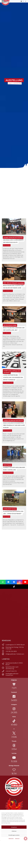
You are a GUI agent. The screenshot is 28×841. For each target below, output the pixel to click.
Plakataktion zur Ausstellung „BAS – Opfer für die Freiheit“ (13, 512)
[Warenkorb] (25, 1)
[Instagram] (19, 582)
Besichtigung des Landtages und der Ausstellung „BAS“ (14, 329)
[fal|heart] (14, 769)
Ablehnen (14, 831)
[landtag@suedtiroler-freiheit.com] (4, 674)
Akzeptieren (14, 827)
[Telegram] (8, 582)
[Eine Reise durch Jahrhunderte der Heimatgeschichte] (14, 226)
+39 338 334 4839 (11, 651)
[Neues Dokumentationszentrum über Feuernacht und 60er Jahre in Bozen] (14, 409)
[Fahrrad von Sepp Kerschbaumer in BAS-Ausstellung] (14, 454)
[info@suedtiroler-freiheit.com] (4, 654)
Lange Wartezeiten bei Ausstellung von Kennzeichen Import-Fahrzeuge (13, 377)
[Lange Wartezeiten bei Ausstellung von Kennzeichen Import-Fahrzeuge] (14, 360)
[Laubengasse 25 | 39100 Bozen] (4, 645)
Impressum (17, 838)
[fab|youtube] (14, 757)
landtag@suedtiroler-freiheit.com (12, 674)
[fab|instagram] (14, 708)
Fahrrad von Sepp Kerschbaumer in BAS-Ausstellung (14, 468)
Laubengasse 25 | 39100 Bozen (15, 645)
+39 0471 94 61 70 (11, 671)
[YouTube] (25, 582)
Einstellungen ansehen (14, 835)
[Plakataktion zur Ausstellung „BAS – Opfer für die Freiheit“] (14, 498)
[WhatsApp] (3, 582)
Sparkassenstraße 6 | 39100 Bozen (14, 664)
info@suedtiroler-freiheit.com (15, 654)
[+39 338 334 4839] (4, 651)
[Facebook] (14, 582)
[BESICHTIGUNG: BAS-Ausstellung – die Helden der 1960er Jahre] (14, 272)
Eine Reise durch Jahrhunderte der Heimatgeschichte (13, 241)
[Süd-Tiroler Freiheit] (14, 787)
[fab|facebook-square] (14, 696)
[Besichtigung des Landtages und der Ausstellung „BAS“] (14, 314)
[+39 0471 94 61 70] (4, 671)
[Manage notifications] (25, 838)
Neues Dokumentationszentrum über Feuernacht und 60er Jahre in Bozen (14, 425)
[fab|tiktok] (14, 720)
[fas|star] (13, 684)
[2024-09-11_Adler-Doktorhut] (14, 807)
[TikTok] (14, 586)
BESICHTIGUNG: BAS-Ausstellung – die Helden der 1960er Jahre (13, 287)
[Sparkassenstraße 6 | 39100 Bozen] (4, 664)
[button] (21, 1)
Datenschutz (11, 838)
